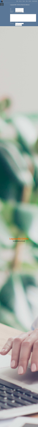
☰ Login (2, 4)
